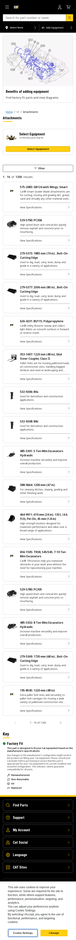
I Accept (54, 932)
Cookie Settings (23, 932)
